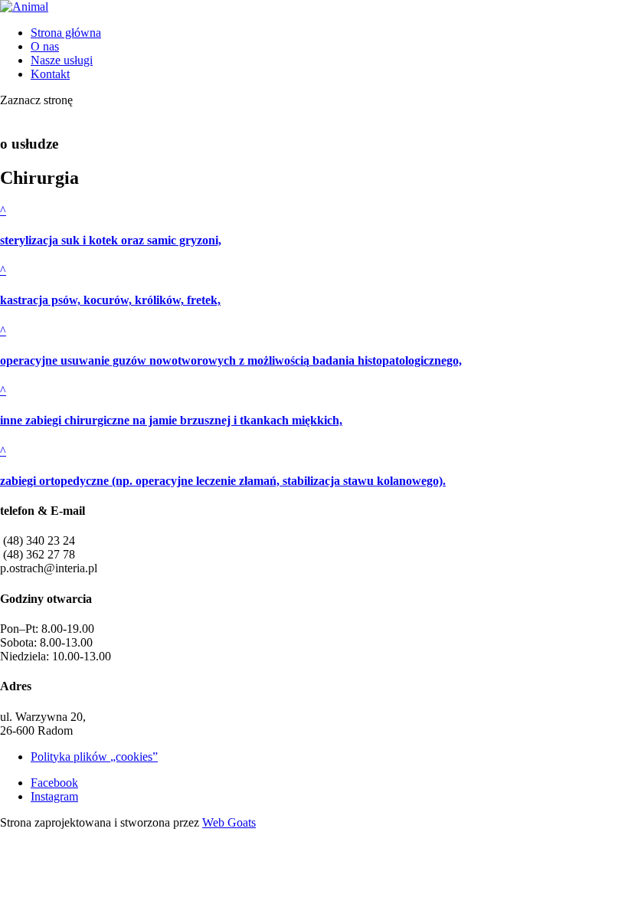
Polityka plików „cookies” (94, 756)
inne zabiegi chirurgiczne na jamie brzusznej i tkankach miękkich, (171, 420)
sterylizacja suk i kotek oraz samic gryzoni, (110, 240)
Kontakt (50, 73)
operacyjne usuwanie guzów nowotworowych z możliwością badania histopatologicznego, (231, 360)
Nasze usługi (62, 60)
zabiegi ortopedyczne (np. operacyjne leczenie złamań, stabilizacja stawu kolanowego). (223, 480)
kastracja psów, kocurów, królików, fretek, (110, 299)
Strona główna (66, 32)
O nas (45, 46)
